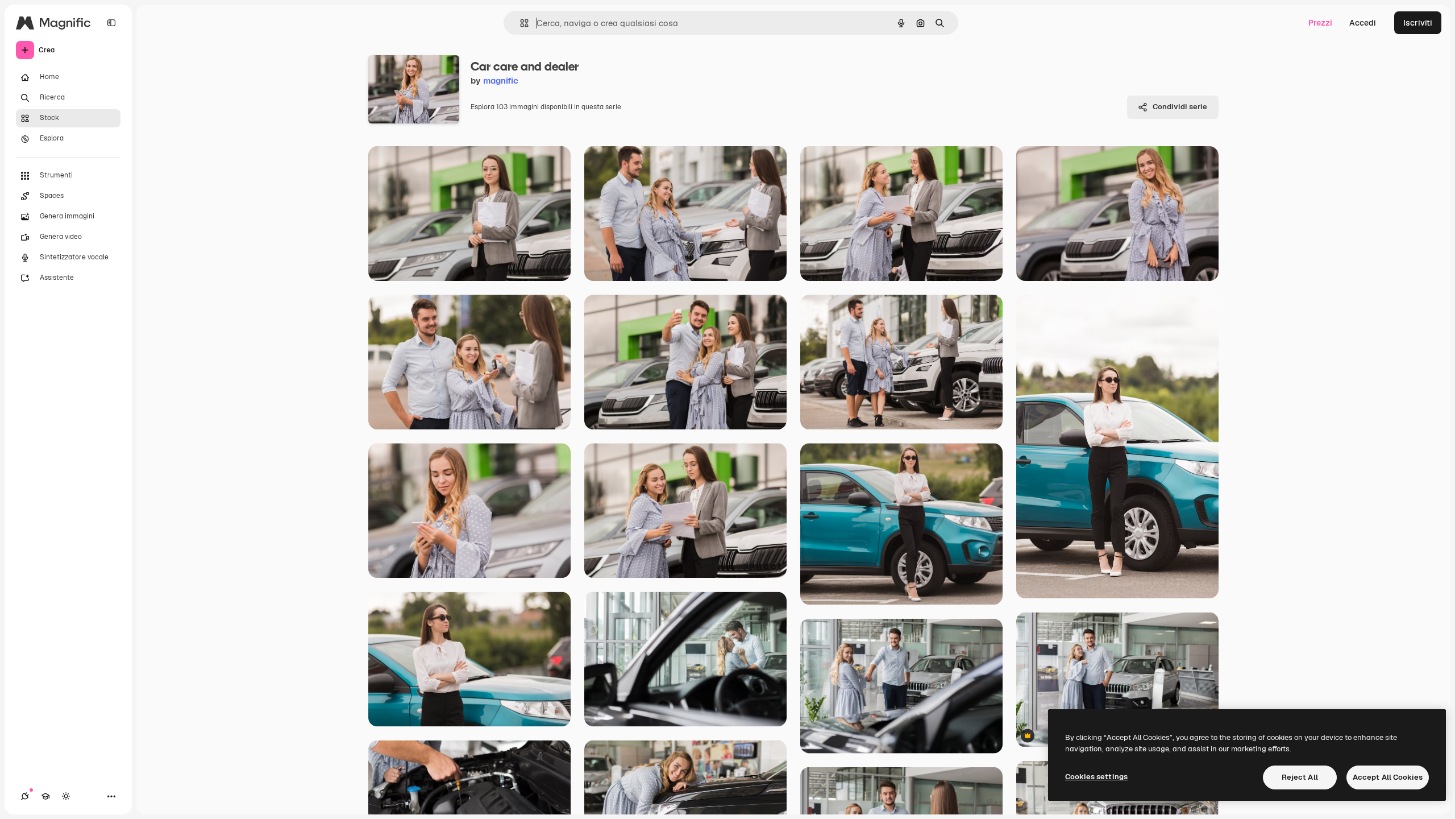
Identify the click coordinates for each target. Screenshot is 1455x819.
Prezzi (1320, 23)
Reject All (1300, 777)
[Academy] (45, 796)
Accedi (1362, 23)
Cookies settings (1096, 776)
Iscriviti (1417, 23)
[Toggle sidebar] (111, 23)
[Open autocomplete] (519, 23)
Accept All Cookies (1388, 777)
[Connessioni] (25, 796)
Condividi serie (1180, 106)
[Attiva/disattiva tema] (66, 796)
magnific (500, 80)
